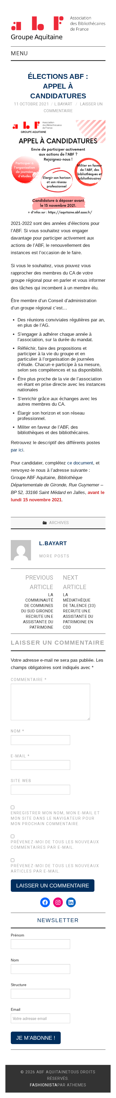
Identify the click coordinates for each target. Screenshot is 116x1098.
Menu (19, 53)
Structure (18, 985)
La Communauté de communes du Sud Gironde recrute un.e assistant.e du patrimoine (37, 611)
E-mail (20, 756)
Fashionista (43, 1085)
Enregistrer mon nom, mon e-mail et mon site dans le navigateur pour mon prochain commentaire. (55, 818)
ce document (80, 463)
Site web (21, 781)
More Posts (54, 556)
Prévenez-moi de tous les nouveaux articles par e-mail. (55, 868)
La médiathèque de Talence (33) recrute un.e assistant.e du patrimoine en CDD (79, 611)
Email (15, 1009)
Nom (18, 731)
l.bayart (63, 104)
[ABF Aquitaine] (58, 28)
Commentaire (29, 679)
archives (59, 522)
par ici (17, 450)
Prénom (17, 935)
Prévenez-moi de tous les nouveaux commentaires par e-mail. (55, 845)
